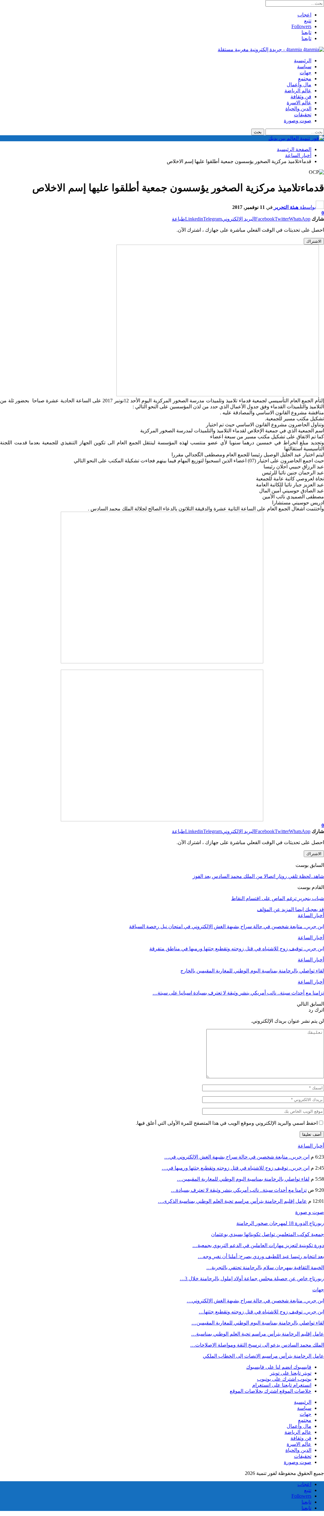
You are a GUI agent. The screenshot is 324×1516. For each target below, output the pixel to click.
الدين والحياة (298, 108)
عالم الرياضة (297, 90)
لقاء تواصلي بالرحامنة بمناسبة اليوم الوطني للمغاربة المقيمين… (243, 1179)
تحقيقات (302, 114)
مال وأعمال (299, 84)
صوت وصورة (297, 120)
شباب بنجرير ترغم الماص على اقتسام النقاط (277, 898)
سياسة (304, 66)
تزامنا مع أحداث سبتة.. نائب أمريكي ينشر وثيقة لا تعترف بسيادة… (239, 1190)
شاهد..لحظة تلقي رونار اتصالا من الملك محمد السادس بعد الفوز (258, 876)
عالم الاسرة (299, 102)
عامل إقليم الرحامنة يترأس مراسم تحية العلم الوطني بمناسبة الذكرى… (232, 1201)
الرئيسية (302, 60)
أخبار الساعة (311, 915)
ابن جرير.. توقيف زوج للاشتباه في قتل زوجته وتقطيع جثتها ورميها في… (235, 1168)
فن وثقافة (300, 96)
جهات (305, 72)
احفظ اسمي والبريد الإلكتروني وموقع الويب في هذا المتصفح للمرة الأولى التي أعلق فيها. (227, 1123)
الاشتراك (313, 241)
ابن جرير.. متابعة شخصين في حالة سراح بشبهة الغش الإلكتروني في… (236, 1157)
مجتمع (304, 78)
